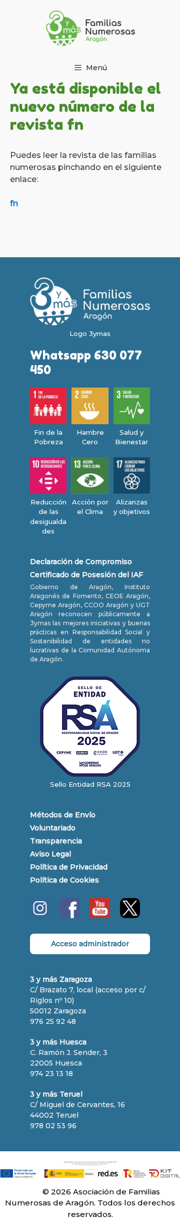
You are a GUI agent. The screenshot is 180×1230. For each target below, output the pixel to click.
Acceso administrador (90, 943)
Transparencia (56, 840)
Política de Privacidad (69, 866)
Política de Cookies (64, 880)
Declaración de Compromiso (81, 561)
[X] (130, 915)
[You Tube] (100, 915)
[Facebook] (70, 915)
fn (14, 203)
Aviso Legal (50, 853)
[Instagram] (40, 915)
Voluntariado (53, 827)
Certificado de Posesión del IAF (86, 574)
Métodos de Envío (63, 814)
